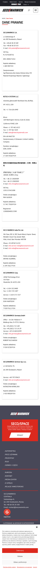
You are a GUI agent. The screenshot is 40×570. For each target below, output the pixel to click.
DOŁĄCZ (20, 435)
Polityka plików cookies (9, 567)
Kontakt (8, 476)
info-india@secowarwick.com (18, 248)
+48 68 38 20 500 (13, 505)
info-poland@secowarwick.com (19, 48)
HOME (3, 18)
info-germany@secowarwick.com (19, 334)
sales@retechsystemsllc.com (18, 132)
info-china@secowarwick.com (18, 184)
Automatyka (10, 451)
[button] (37, 527)
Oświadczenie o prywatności (24, 567)
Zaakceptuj (20, 550)
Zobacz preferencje (20, 562)
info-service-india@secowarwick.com (21, 246)
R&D (7, 461)
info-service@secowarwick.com (19, 380)
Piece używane (11, 454)
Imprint (35, 567)
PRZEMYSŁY (9, 458)
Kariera (21, 2)
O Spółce (5, 2)
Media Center (13, 2)
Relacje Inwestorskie (30, 2)
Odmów (20, 556)
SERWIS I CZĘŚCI (11, 465)
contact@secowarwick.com (19, 507)
